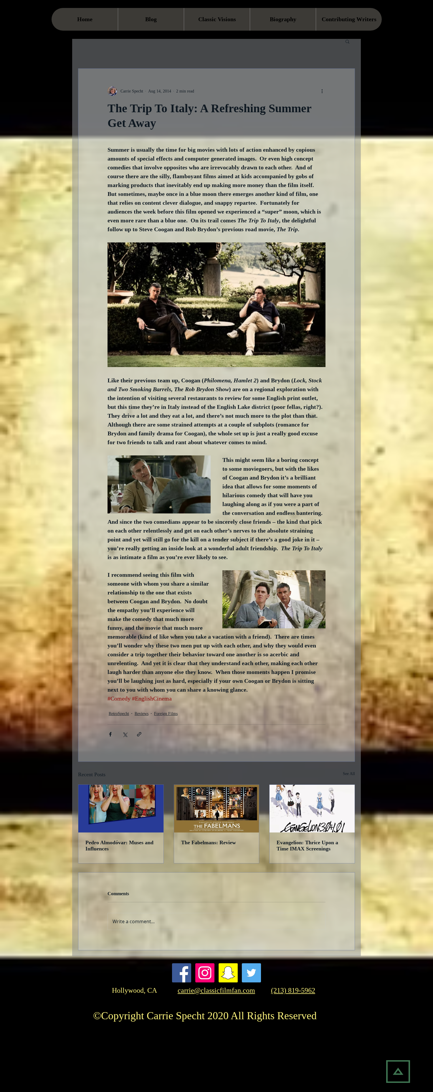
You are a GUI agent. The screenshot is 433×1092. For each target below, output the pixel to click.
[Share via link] (139, 734)
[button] (347, 41)
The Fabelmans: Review (208, 842)
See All (349, 773)
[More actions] (321, 91)
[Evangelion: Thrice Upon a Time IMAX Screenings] (312, 808)
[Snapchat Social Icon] (228, 972)
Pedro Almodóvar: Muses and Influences (119, 846)
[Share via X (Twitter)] (125, 734)
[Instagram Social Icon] (204, 972)
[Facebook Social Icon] (181, 972)
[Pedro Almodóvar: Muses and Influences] (120, 808)
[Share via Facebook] (110, 734)
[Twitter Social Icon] (251, 972)
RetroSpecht (119, 713)
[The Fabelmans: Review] (216, 808)
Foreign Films (166, 713)
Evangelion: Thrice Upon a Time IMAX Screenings (307, 846)
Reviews (141, 713)
